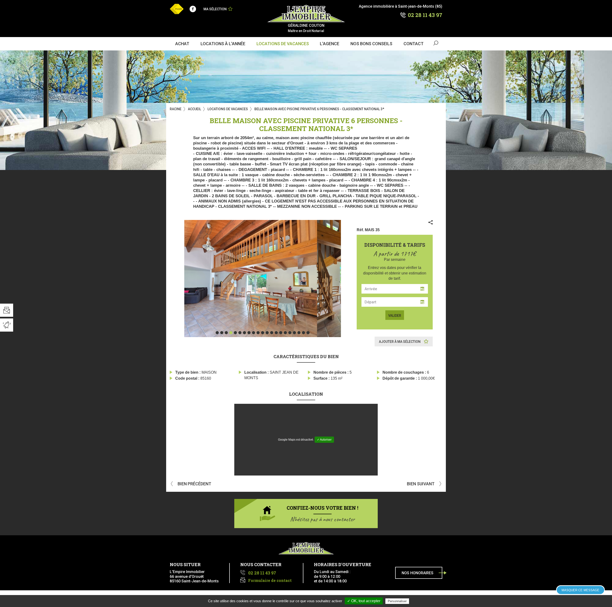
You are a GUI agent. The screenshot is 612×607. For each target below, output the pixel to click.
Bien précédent (194, 483)
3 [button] (226, 332)
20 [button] (303, 332)
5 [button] (235, 332)
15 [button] (280, 332)
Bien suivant (421, 483)
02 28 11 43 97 (425, 14)
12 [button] (267, 332)
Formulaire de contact (270, 580)
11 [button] (262, 332)
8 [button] (249, 332)
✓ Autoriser (324, 439)
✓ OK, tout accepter (363, 601)
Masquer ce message (580, 590)
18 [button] (294, 332)
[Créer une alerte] (6, 325)
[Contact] (6, 310)
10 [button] (258, 332)
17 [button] (289, 332)
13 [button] (271, 332)
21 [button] (308, 332)
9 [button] (253, 332)
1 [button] (217, 332)
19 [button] (299, 332)
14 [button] (276, 332)
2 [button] (221, 332)
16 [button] (285, 332)
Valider (394, 315)
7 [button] (244, 332)
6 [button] (239, 332)
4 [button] (230, 332)
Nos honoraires (417, 573)
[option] (262, 278)
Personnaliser (397, 601)
